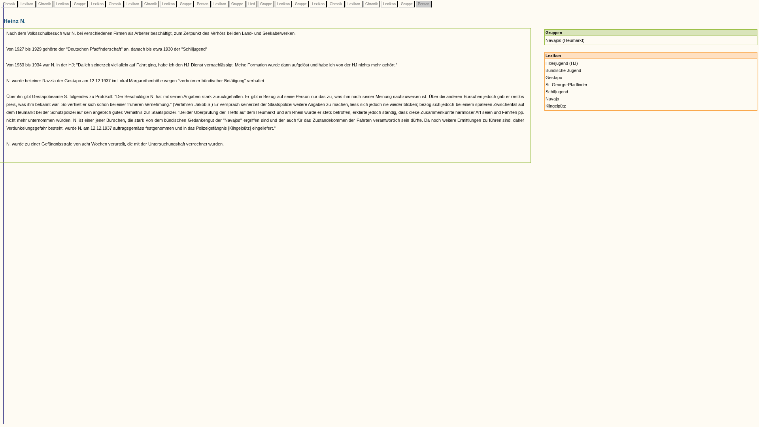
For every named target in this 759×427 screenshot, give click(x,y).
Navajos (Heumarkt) (565, 40)
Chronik (9, 4)
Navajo (552, 98)
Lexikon (26, 4)
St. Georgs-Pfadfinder (566, 84)
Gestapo (554, 77)
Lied (251, 4)
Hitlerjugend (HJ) (562, 63)
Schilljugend (557, 91)
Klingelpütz (556, 106)
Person (203, 4)
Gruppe (80, 4)
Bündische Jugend (563, 70)
